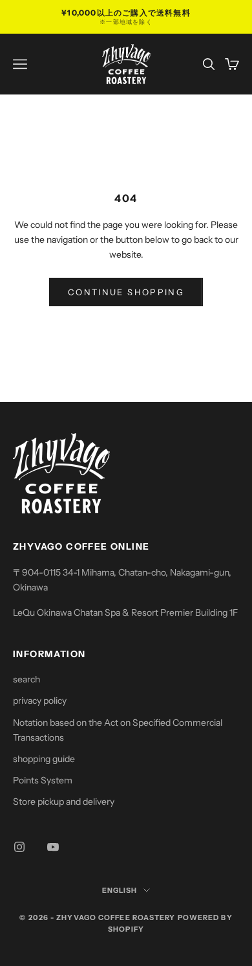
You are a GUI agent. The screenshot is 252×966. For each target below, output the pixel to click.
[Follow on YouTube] (53, 846)
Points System (42, 780)
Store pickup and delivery (63, 801)
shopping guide (44, 759)
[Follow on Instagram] (19, 846)
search (26, 679)
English (120, 890)
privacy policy (40, 700)
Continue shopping (126, 292)
